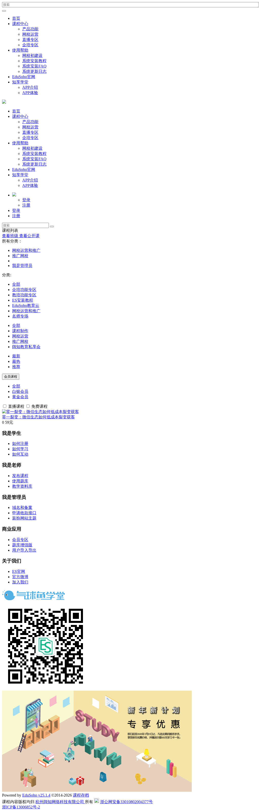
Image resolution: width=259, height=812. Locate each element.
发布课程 (20, 475)
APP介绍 (30, 87)
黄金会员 (20, 397)
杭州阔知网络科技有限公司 (60, 802)
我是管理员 (22, 265)
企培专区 (30, 45)
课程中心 (20, 23)
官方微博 (20, 577)
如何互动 (20, 454)
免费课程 (39, 406)
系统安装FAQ (34, 66)
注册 (26, 205)
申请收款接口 (24, 513)
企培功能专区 (24, 289)
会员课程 (10, 376)
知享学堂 (20, 82)
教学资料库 (22, 486)
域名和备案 (22, 507)
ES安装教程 (22, 300)
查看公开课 (29, 236)
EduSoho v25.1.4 (36, 795)
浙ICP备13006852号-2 (21, 807)
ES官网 (18, 571)
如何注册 (20, 443)
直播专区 (30, 39)
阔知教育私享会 (26, 347)
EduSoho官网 (23, 77)
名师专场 (20, 316)
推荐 (16, 367)
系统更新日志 (34, 71)
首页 (16, 18)
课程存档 (81, 795)
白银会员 (20, 391)
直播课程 (16, 406)
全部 (16, 284)
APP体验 (30, 93)
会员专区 (20, 539)
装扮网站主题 (24, 518)
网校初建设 (32, 55)
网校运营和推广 (26, 250)
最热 (16, 361)
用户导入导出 (24, 550)
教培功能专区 (24, 295)
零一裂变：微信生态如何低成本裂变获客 (38, 417)
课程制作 (20, 331)
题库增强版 (22, 545)
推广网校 (20, 256)
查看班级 (10, 236)
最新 (16, 356)
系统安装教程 (34, 61)
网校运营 (30, 34)
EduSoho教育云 (25, 305)
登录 (26, 200)
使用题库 (20, 481)
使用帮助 (20, 50)
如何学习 (20, 449)
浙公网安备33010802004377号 (126, 802)
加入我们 (20, 582)
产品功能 (30, 29)
